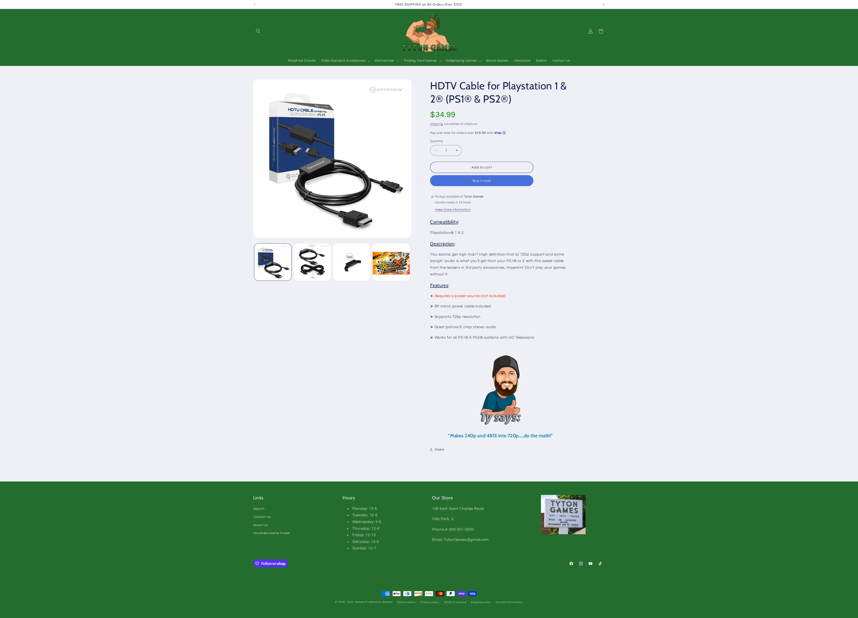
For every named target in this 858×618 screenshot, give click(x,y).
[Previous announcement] (254, 4)
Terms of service (455, 602)
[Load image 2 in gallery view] (312, 262)
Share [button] (439, 449)
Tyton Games (355, 602)
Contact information (509, 602)
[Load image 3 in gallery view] (351, 262)
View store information (453, 209)
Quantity (436, 141)
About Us (260, 525)
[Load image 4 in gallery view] (391, 262)
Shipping (436, 124)
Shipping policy (481, 602)
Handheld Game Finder (271, 533)
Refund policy (406, 602)
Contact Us (262, 517)
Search (259, 509)
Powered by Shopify (378, 602)
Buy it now (482, 181)
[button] (258, 31)
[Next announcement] (603, 4)
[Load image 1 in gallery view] (272, 262)
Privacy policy (429, 602)
